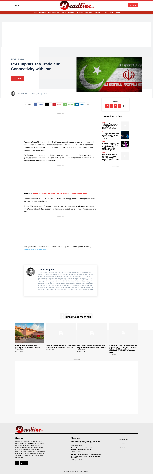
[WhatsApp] (119, 106)
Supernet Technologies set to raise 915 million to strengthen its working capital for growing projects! (110, 146)
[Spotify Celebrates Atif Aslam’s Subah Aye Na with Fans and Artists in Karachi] (125, 135)
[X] (111, 106)
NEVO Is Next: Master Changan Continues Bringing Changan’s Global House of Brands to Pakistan (110, 158)
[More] (88, 104)
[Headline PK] (77, 5)
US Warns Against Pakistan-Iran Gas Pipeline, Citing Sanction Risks (59, 194)
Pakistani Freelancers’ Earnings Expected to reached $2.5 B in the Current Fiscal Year (110, 126)
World (21, 59)
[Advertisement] (76, 34)
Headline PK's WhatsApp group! (36, 249)
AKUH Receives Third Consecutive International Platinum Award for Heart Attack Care (28, 347)
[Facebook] (39, 292)
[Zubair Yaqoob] (13, 93)
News (13, 59)
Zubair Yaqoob (23, 94)
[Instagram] (22, 463)
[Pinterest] (115, 106)
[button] (18, 5)
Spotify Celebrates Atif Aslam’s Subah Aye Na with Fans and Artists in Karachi (110, 136)
